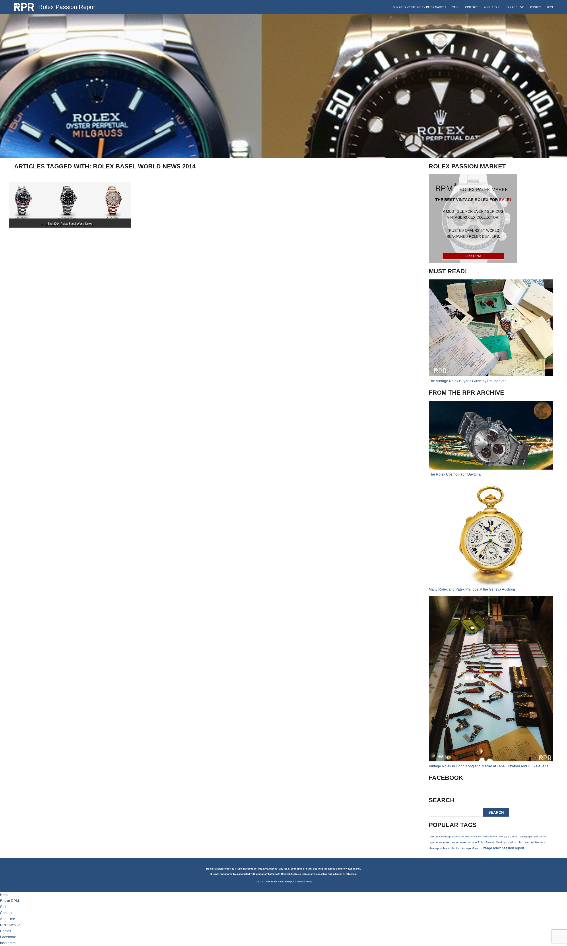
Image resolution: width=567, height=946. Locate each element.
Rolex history (490, 836)
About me (7, 919)
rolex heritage (468, 842)
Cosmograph (525, 836)
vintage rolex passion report (502, 848)
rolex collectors (473, 836)
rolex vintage (436, 836)
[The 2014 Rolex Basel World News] (70, 205)
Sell (455, 7)
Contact (471, 7)
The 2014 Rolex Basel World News (70, 223)
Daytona (529, 842)
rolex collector (450, 848)
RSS (550, 7)
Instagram (8, 943)
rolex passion (451, 842)
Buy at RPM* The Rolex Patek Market (419, 7)
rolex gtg (502, 836)
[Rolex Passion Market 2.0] (473, 218)
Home (5, 895)
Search (496, 812)
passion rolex (515, 842)
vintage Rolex (470, 848)
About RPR (491, 7)
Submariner (458, 836)
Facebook (8, 937)
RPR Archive (515, 7)
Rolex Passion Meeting (492, 842)
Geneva (540, 842)
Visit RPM (473, 256)
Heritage (434, 848)
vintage (447, 836)
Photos (535, 7)
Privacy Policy (304, 881)
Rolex (439, 842)
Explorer (512, 836)
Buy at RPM (9, 901)
